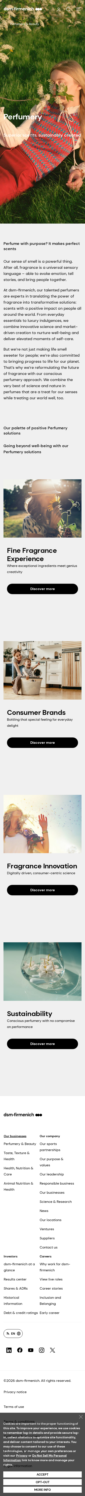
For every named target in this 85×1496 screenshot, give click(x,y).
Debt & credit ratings (21, 1312)
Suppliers (47, 1238)
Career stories (51, 1288)
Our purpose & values (51, 1162)
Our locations (50, 1220)
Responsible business (57, 1183)
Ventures (47, 1229)
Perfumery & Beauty (24, 24)
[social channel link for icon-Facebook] (19, 1350)
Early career (50, 1312)
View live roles (51, 1279)
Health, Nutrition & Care (18, 1171)
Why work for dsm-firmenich (55, 1267)
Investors (10, 1256)
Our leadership (52, 1174)
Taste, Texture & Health (17, 1156)
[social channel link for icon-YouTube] (30, 1350)
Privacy (21, 1456)
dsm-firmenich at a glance (19, 1267)
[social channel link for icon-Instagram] (41, 1350)
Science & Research (56, 1201)
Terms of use (14, 1406)
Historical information (13, 1300)
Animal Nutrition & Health (18, 1186)
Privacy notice (15, 1392)
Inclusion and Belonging (50, 1300)
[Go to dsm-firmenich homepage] (22, 8)
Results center (15, 1279)
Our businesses (15, 1136)
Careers (45, 1256)
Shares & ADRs (16, 1288)
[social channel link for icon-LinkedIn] (8, 1350)
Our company (50, 1136)
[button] (68, 9)
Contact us (49, 1247)
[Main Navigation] (78, 9)
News (44, 1211)
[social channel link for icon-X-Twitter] (52, 1350)
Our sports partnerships (50, 1147)
